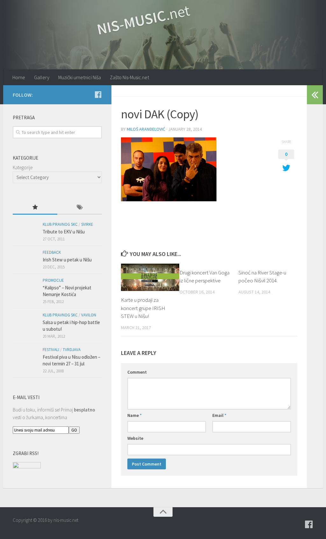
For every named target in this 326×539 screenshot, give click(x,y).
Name (134, 415)
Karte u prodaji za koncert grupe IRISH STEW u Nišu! (143, 308)
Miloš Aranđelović (146, 129)
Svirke (87, 224)
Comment (137, 372)
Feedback (52, 252)
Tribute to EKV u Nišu (64, 232)
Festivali (51, 349)
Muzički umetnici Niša (79, 77)
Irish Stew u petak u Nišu (67, 260)
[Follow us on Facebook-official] (98, 94)
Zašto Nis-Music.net (129, 77)
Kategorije (22, 167)
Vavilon (88, 315)
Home (18, 77)
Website (135, 438)
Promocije (53, 280)
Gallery (41, 77)
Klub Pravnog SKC (60, 224)
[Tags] (79, 208)
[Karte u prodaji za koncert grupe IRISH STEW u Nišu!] (150, 277)
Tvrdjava (72, 349)
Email (219, 415)
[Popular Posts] (35, 208)
